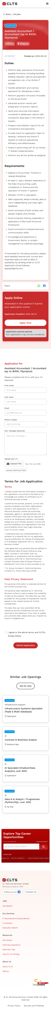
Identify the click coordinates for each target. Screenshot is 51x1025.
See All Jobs (25, 686)
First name (9, 385)
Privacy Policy (14, 636)
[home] (10, 4)
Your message (14, 431)
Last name (8, 397)
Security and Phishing (33, 1006)
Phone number (10, 420)
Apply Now (25, 322)
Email (6, 408)
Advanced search (42, 841)
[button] (47, 3)
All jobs (17, 14)
